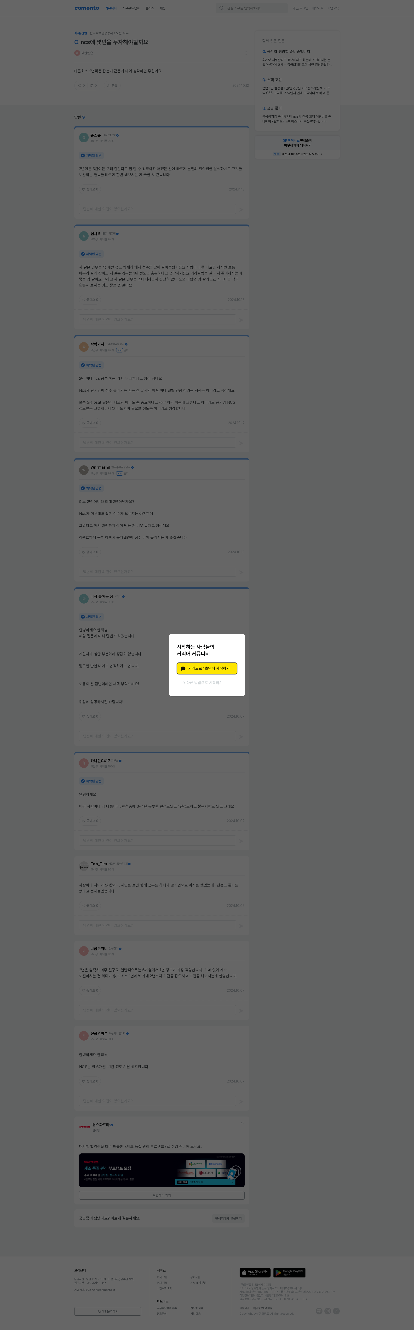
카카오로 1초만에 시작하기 (209, 668)
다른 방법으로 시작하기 (204, 682)
